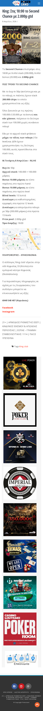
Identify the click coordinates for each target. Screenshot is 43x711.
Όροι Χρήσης (7, 692)
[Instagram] (28, 686)
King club (23, 346)
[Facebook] (15, 686)
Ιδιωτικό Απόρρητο (21, 692)
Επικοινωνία (35, 692)
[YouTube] (21, 686)
